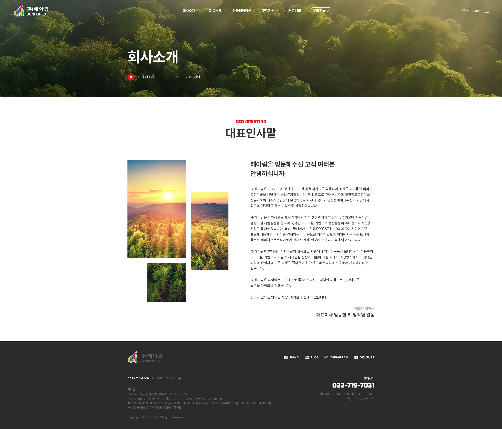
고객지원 (268, 10)
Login (476, 11)
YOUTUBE (367, 357)
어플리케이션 (241, 10)
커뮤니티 (294, 10)
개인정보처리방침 (138, 378)
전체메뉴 (486, 11)
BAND (294, 357)
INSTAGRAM (339, 357)
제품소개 (215, 10)
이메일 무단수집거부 (168, 378)
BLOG (314, 357)
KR (463, 11)
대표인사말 (193, 77)
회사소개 (189, 10)
